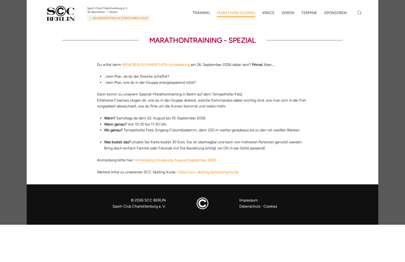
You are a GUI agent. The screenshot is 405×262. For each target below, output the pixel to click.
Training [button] (201, 14)
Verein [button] (287, 14)
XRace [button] (268, 14)
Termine (309, 14)
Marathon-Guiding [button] (236, 14)
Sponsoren (335, 14)
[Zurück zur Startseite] (66, 15)
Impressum (248, 204)
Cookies (270, 210)
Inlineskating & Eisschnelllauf (127, 18)
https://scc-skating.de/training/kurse (208, 176)
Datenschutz (250, 210)
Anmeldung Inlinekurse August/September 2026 (175, 164)
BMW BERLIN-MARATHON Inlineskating (156, 68)
